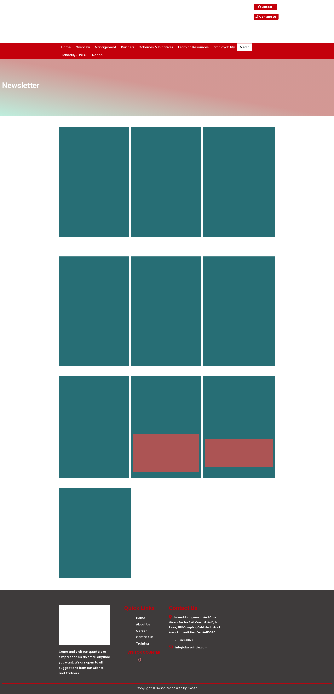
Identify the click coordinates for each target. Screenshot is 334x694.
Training (142, 643)
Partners (127, 47)
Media (245, 47)
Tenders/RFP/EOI (74, 55)
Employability (224, 47)
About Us (143, 624)
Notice (97, 55)
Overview (83, 47)
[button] (82, 47)
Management (105, 47)
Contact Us (144, 637)
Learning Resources (193, 47)
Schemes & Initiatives (156, 47)
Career (141, 631)
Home (66, 47)
